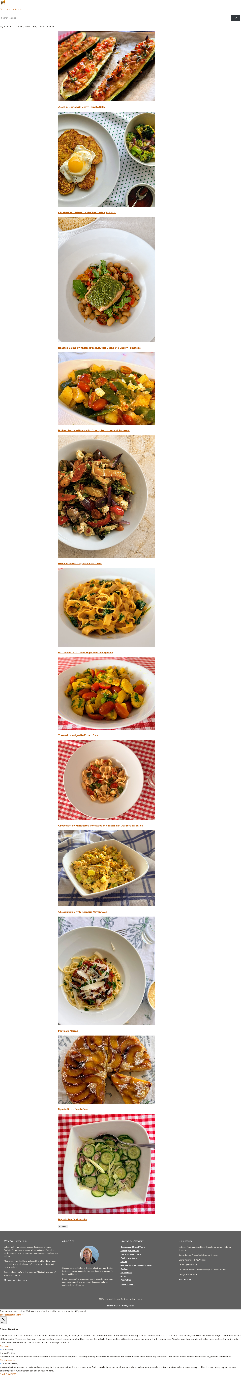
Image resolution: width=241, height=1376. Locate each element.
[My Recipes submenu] (12, 26)
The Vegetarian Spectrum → (16, 1280)
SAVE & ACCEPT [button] (8, 1374)
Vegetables (125, 1280)
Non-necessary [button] (7, 1360)
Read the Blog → (186, 1279)
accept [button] (3, 1314)
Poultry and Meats (128, 1258)
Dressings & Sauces (129, 1251)
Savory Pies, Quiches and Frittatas (136, 1265)
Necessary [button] (5, 1346)
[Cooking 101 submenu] (29, 26)
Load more (63, 1226)
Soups (123, 1276)
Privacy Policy (127, 1305)
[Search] (235, 18)
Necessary (8, 1349)
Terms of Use (113, 1305)
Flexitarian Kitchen (11, 9)
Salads (123, 1262)
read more (18, 1314)
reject (10, 1314)
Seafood (124, 1269)
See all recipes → (127, 1285)
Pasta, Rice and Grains (130, 1254)
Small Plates (126, 1272)
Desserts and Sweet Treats (132, 1247)
